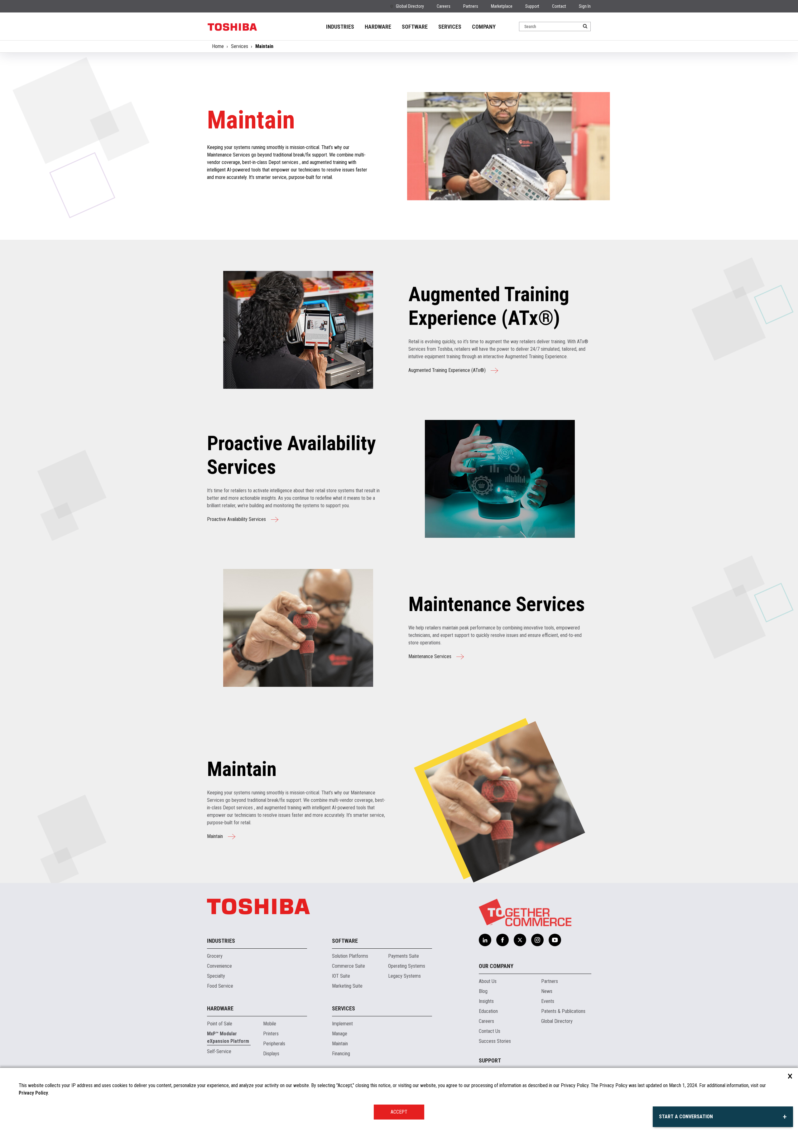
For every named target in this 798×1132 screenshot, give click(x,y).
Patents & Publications (563, 1011)
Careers (443, 6)
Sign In (585, 6)
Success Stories (495, 1041)
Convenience (219, 966)
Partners (470, 6)
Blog (483, 991)
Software (345, 940)
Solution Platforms (350, 956)
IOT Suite (341, 976)
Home (218, 46)
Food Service (220, 986)
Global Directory (410, 6)
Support (532, 6)
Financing (341, 1054)
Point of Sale (219, 1024)
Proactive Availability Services (236, 519)
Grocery (215, 956)
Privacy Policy (33, 1093)
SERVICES (449, 26)
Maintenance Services (429, 656)
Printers (271, 1034)
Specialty (216, 976)
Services (239, 46)
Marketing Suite (347, 986)
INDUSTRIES (340, 26)
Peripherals (274, 1044)
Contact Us (489, 1031)
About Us (488, 981)
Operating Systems (406, 966)
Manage (339, 1034)
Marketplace (501, 6)
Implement (342, 1024)
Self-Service (219, 1051)
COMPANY (484, 26)
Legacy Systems (404, 976)
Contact (559, 6)
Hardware (220, 1008)
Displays (271, 1054)
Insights (486, 1001)
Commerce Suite (348, 966)
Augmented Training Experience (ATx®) (447, 370)
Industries (221, 940)
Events (547, 1001)
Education (488, 1011)
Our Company (496, 966)
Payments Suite (403, 956)
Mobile (269, 1024)
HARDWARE (378, 26)
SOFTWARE (415, 26)
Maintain (215, 836)
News (546, 991)
